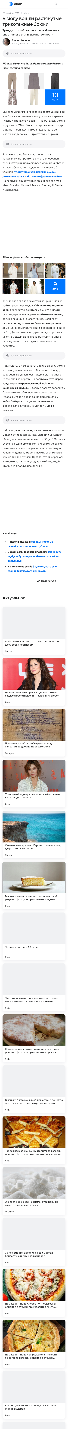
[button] (13, 81)
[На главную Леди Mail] (17, 4)
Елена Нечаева (21, 40)
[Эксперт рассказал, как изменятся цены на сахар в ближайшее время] (34, 1191)
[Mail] (11, 4)
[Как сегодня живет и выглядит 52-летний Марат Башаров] (34, 1395)
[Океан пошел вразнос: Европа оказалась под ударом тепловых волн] (34, 834)
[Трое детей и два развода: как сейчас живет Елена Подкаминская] (34, 783)
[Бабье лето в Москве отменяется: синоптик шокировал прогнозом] (34, 631)
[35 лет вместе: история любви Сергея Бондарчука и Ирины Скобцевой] (34, 1242)
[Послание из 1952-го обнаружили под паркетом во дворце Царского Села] (34, 733)
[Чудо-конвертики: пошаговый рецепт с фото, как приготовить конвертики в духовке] (34, 987)
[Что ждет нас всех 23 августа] (34, 936)
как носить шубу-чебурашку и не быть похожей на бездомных (34, 556)
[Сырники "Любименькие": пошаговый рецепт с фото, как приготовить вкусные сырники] (34, 1089)
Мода (26, 13)
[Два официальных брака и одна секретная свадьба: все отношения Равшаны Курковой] (34, 682)
